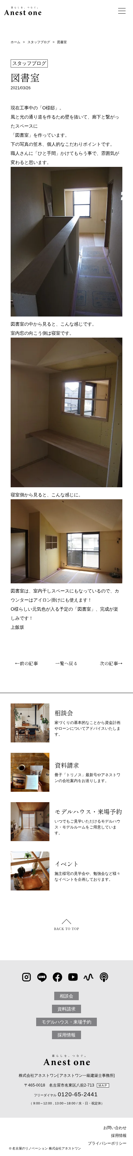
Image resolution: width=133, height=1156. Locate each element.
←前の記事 (24, 663)
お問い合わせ (115, 1127)
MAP (102, 1085)
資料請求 (66, 1009)
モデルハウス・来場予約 (66, 1022)
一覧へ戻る (66, 663)
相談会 (66, 996)
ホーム (15, 42)
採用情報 (66, 1035)
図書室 (62, 42)
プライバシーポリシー (107, 1143)
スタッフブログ (38, 42)
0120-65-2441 (78, 1094)
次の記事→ (113, 663)
